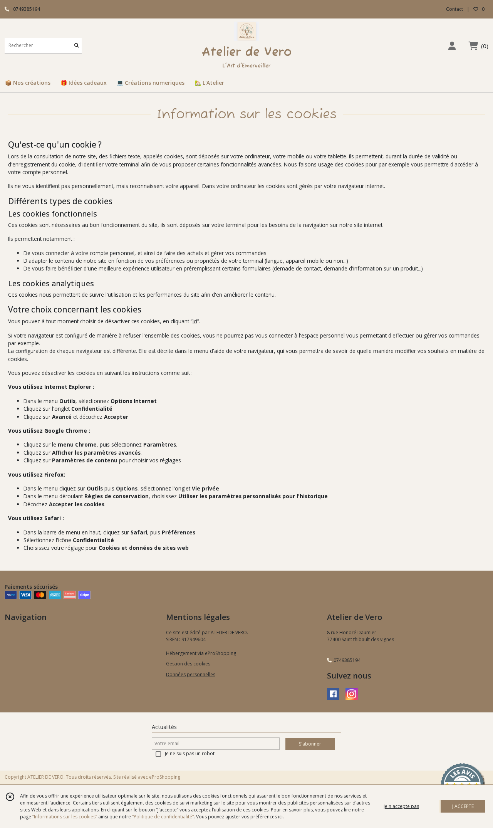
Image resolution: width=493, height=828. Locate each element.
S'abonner (310, 744)
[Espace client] (452, 45)
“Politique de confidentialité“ (163, 816)
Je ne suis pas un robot (190, 753)
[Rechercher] (77, 45)
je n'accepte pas (401, 806)
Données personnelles (190, 674)
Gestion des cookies (188, 663)
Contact (454, 9)
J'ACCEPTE (463, 806)
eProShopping (164, 777)
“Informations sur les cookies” (64, 816)
